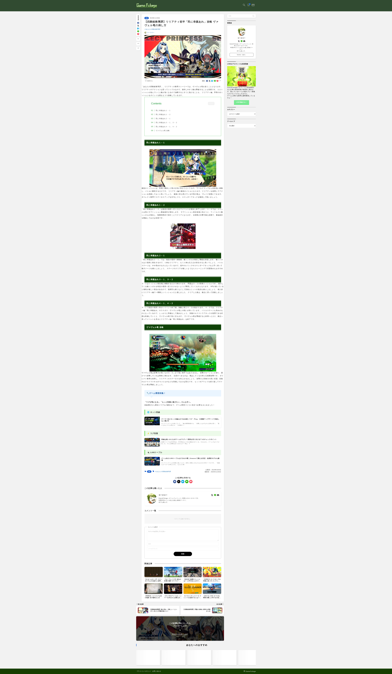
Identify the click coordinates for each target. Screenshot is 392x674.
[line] (138, 31)
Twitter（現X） (241, 54)
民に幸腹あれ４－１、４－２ (166, 126)
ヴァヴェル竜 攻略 (163, 130)
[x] (138, 26)
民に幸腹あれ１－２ (163, 114)
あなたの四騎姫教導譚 (153, 29)
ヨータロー (150, 32)
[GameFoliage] (146, 5)
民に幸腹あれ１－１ (163, 110)
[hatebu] (138, 28)
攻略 (146, 18)
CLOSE (211, 103)
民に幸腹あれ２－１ (163, 118)
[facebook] (138, 23)
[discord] (218, 495)
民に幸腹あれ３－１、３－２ (166, 122)
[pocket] (138, 34)
